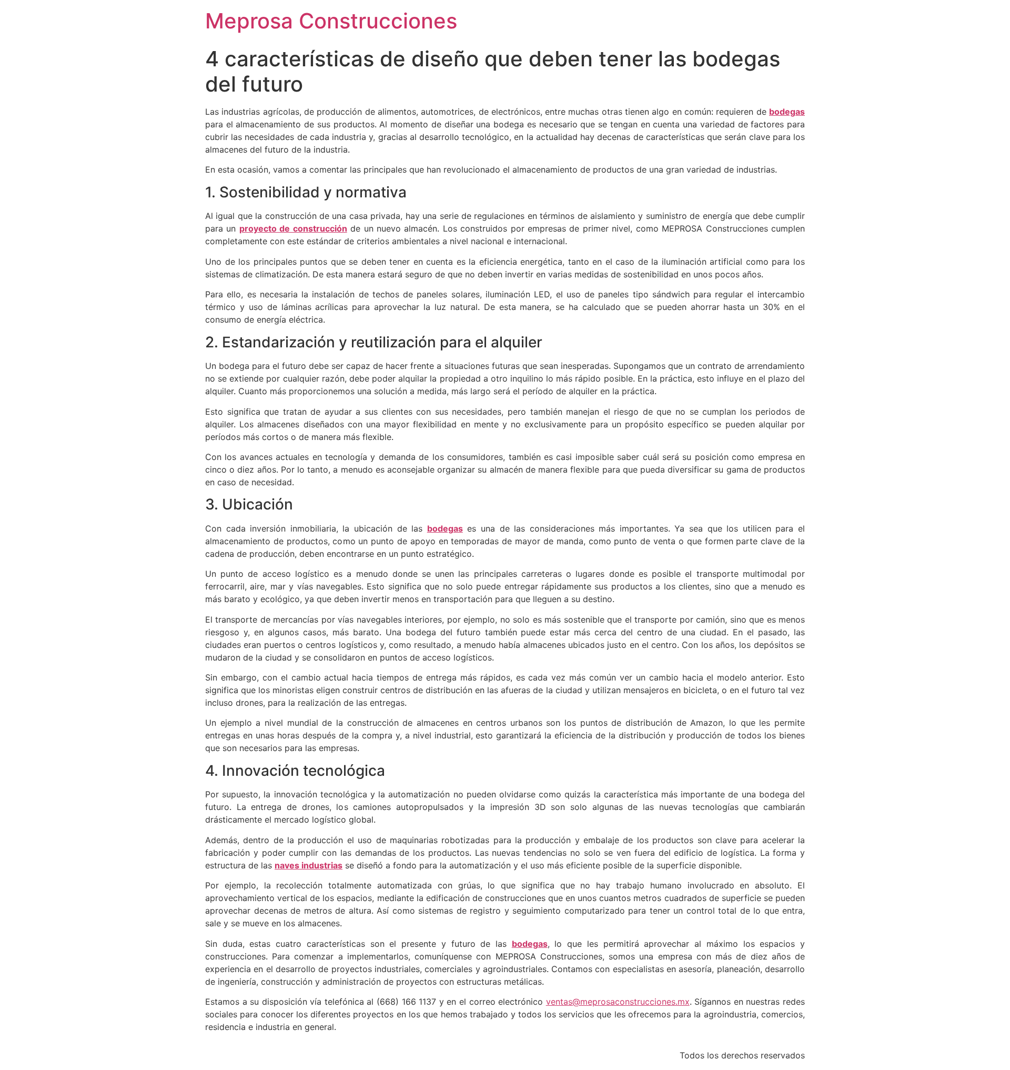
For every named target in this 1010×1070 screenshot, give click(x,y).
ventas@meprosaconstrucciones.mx (618, 1001)
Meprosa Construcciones (331, 21)
